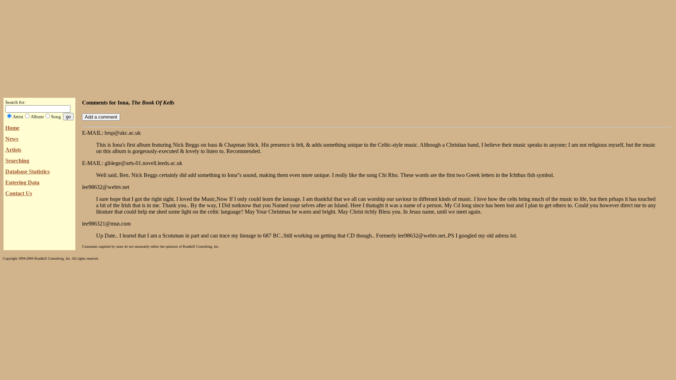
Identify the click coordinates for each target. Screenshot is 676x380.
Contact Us (18, 193)
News (11, 139)
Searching (17, 161)
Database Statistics (27, 172)
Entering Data (22, 182)
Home (12, 128)
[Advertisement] (338, 47)
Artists (13, 150)
